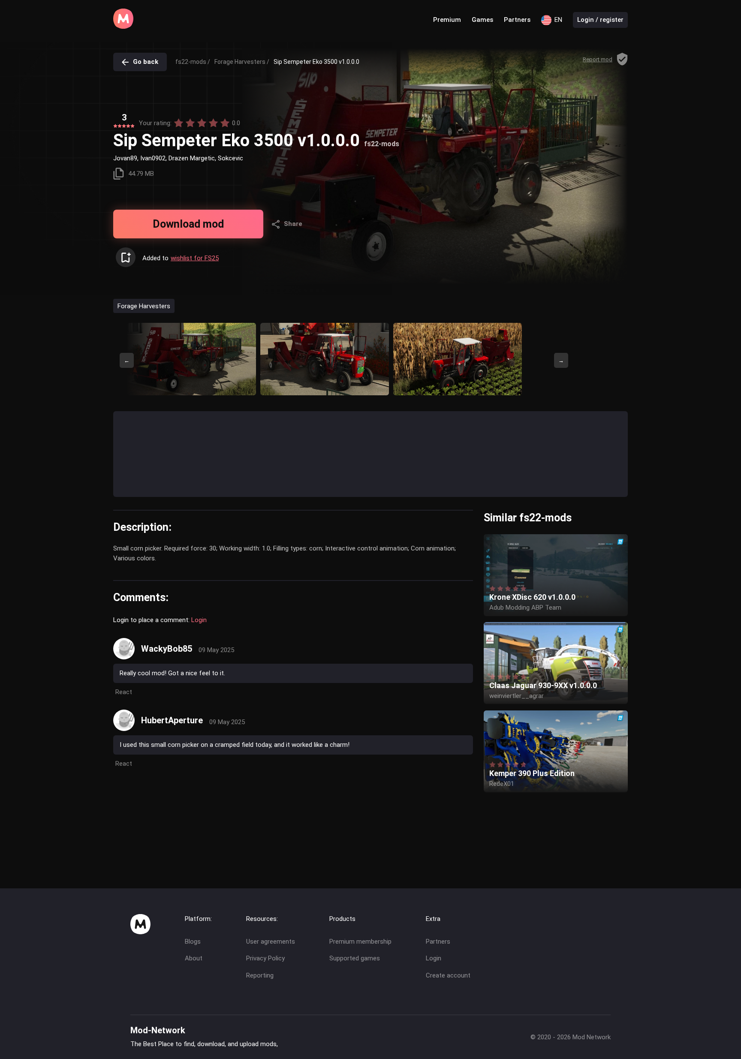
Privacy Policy (265, 958)
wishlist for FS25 (195, 258)
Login (199, 620)
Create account (448, 975)
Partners (517, 20)
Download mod (188, 224)
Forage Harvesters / (241, 61)
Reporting (260, 975)
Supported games (354, 958)
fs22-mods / (192, 61)
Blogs (193, 941)
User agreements (270, 941)
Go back (145, 62)
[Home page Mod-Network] (123, 26)
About (193, 958)
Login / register (600, 20)
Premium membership (360, 941)
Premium (447, 20)
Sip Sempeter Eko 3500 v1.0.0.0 (316, 61)
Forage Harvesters (143, 306)
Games (482, 20)
